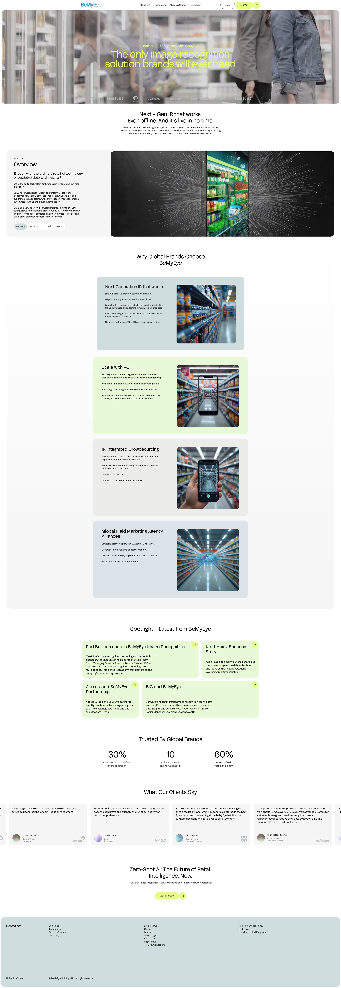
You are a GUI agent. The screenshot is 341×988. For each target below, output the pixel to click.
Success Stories (178, 5)
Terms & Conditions (154, 945)
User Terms (150, 942)
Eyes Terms (150, 939)
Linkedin (10, 978)
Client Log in (150, 936)
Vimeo (20, 978)
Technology (160, 5)
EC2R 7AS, (244, 929)
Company (54, 936)
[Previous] (237, 797)
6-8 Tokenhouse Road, (251, 926)
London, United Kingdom (252, 932)
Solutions (145, 5)
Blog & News (150, 926)
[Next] (246, 797)
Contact (148, 932)
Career (147, 929)
